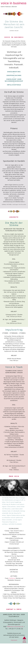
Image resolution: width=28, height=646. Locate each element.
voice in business (13, 3)
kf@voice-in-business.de (15, 626)
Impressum (14, 640)
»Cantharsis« (12, 578)
